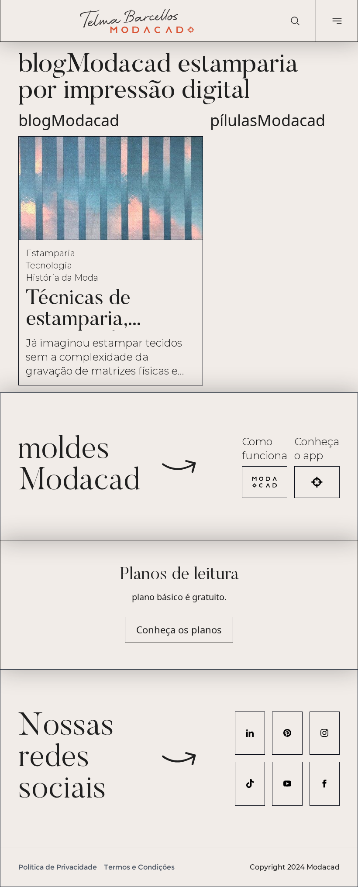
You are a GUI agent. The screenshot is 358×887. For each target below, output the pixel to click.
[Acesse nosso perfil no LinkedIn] (250, 733)
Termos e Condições (139, 867)
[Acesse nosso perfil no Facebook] (325, 784)
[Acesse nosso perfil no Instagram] (325, 733)
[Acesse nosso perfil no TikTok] (250, 784)
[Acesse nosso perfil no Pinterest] (287, 733)
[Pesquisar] (295, 21)
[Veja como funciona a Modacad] (264, 482)
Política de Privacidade (57, 867)
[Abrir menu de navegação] (337, 21)
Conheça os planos (179, 629)
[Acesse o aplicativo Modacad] (317, 482)
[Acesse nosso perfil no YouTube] (287, 784)
